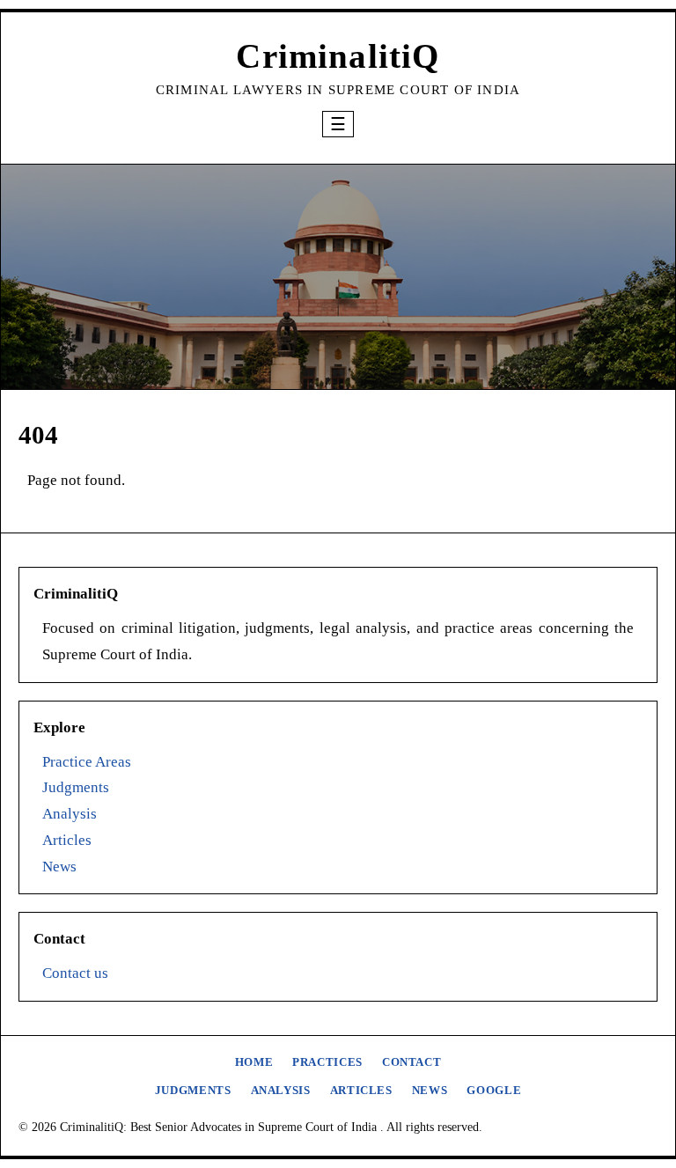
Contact (411, 1062)
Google (494, 1090)
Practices (327, 1062)
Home (254, 1062)
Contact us (75, 973)
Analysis (69, 813)
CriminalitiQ (337, 56)
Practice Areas (86, 761)
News (59, 866)
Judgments (75, 787)
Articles (67, 840)
